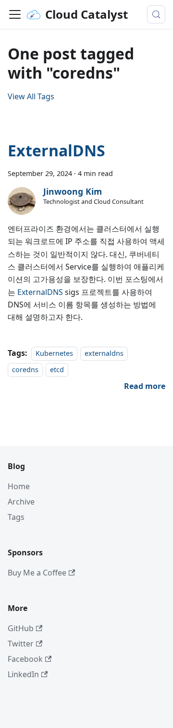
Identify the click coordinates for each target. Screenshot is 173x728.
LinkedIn (23, 674)
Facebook (25, 659)
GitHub (21, 628)
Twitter (21, 643)
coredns (25, 369)
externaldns (104, 353)
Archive (21, 501)
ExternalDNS (56, 150)
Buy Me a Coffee (37, 572)
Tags (16, 517)
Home (19, 486)
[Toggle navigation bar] (15, 14)
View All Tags (31, 96)
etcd (57, 369)
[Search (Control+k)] (156, 14)
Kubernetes (54, 353)
